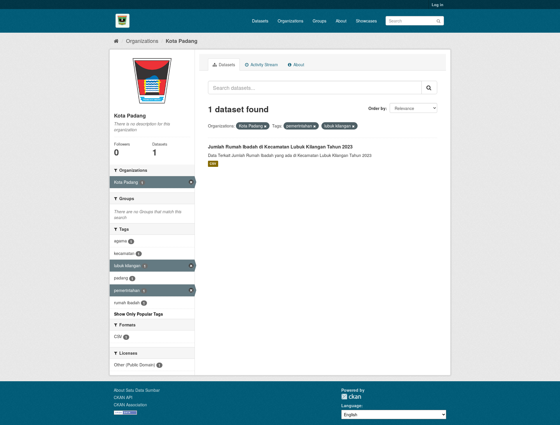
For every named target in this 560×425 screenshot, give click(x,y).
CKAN (351, 396)
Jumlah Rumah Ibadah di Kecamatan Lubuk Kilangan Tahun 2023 (280, 146)
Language (351, 405)
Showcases (366, 21)
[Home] (116, 40)
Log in (437, 4)
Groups (319, 21)
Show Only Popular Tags (138, 314)
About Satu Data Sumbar (137, 390)
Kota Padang (181, 41)
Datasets (260, 21)
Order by (377, 108)
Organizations (290, 21)
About (341, 21)
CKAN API (123, 397)
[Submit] (438, 20)
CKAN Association (130, 404)
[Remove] (265, 126)
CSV (213, 164)
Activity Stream (263, 64)
